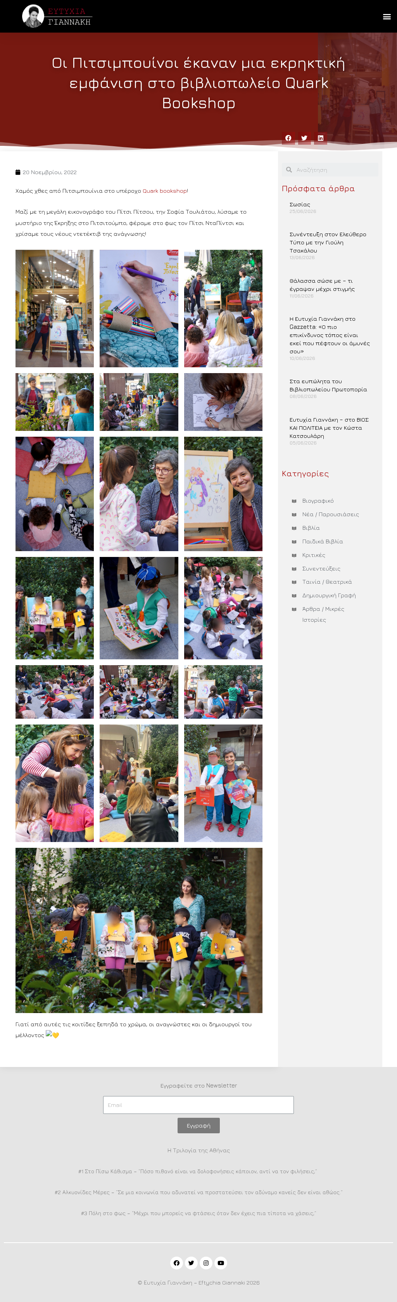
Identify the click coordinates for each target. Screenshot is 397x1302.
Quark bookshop (165, 190)
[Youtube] (220, 1263)
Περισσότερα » (308, 225)
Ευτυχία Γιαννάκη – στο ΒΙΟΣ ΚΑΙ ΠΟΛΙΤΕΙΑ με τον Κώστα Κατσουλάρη (329, 427)
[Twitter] (191, 1263)
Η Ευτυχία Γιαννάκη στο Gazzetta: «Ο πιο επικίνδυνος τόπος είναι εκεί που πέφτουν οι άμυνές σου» (330, 334)
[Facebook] (176, 1263)
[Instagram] (206, 1263)
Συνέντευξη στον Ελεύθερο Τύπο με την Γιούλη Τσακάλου (328, 242)
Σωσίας (300, 204)
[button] (386, 16)
